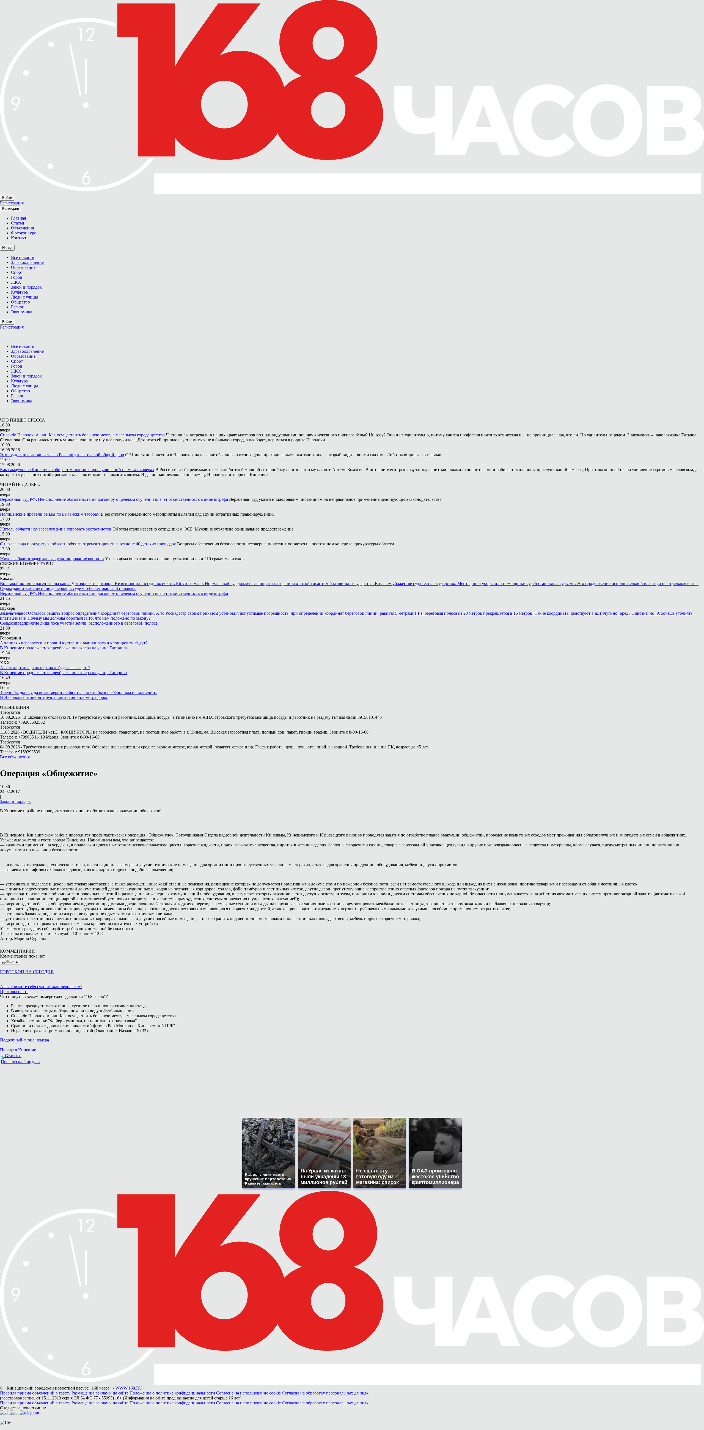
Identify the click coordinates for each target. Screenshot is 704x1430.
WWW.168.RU (128, 1388)
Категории (10, 208)
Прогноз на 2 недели (20, 1061)
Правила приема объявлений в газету (36, 1393)
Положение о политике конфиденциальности (173, 1393)
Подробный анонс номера (24, 1040)
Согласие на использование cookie (249, 1393)
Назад (7, 248)
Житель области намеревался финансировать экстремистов (55, 529)
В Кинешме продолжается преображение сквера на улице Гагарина (63, 648)
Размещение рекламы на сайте (101, 1393)
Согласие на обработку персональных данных (325, 1393)
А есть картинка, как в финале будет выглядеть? (45, 667)
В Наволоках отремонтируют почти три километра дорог (54, 697)
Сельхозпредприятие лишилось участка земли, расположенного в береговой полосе (79, 623)
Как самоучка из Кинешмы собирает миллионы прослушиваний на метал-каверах (77, 469)
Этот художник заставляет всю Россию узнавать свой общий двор (62, 454)
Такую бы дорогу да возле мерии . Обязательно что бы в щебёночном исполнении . (78, 692)
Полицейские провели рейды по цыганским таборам (50, 514)
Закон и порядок (15, 801)
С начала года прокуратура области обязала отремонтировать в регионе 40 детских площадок (88, 544)
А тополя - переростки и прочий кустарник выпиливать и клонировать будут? (73, 643)
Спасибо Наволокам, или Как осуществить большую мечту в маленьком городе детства (82, 435)
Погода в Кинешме (18, 1050)
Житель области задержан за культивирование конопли (52, 558)
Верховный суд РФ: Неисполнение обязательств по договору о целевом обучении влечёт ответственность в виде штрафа (114, 499)
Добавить (10, 961)
